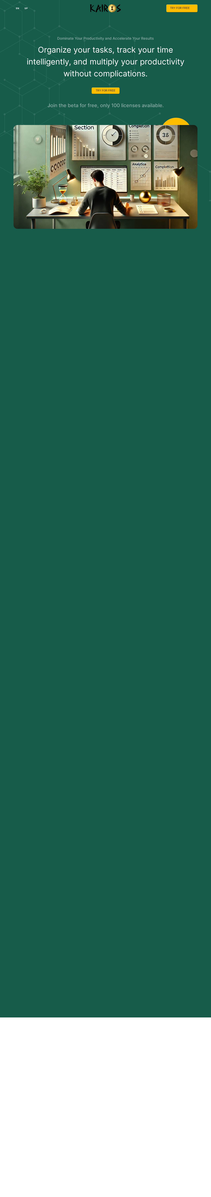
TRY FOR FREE (105, 90)
